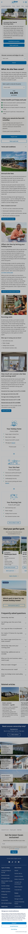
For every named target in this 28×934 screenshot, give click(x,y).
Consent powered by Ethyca (20, 931)
